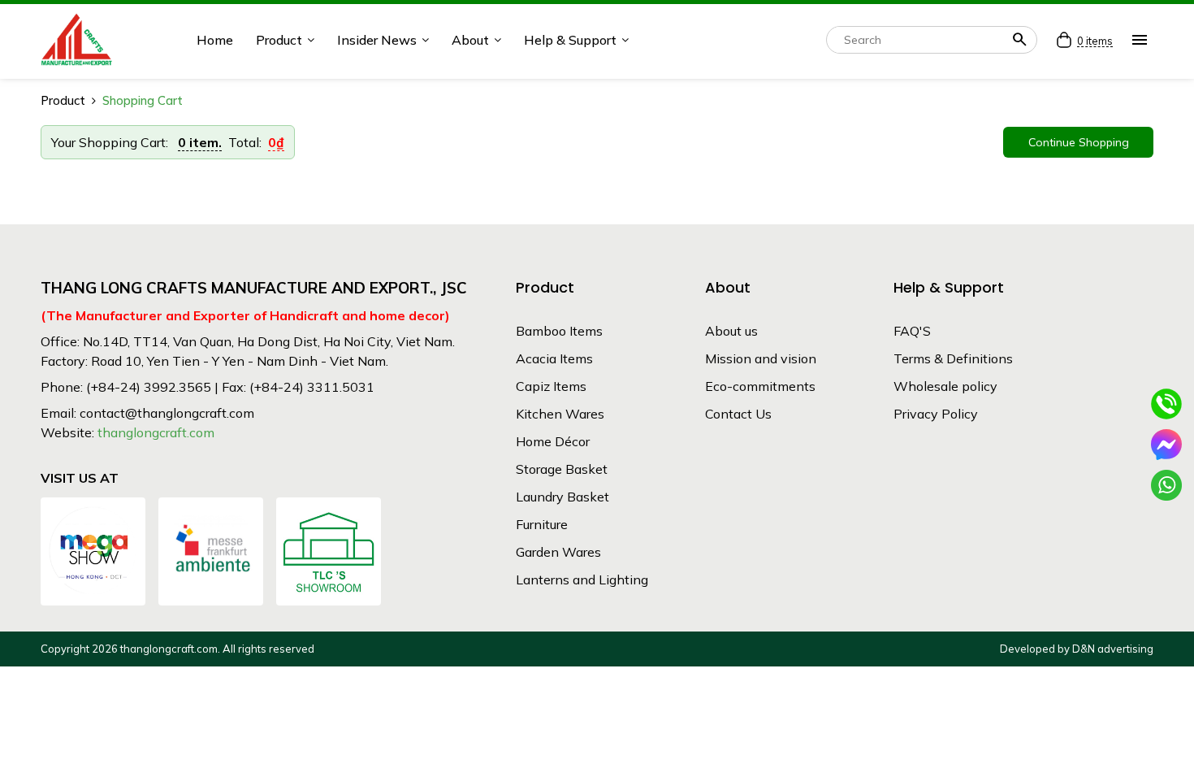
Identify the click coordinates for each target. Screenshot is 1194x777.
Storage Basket (562, 469)
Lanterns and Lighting (582, 579)
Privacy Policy (935, 414)
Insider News (377, 40)
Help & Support (570, 40)
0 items (1095, 41)
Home (215, 40)
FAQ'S (912, 331)
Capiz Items (551, 386)
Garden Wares (558, 552)
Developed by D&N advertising (1076, 648)
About (470, 40)
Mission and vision (760, 358)
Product (279, 40)
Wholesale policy (945, 386)
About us (731, 331)
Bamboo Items (559, 331)
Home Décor (553, 441)
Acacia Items (554, 358)
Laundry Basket (562, 496)
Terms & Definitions (953, 358)
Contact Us (738, 414)
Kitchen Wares (560, 414)
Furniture (542, 524)
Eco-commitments (760, 386)
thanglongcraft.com (155, 432)
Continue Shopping (1078, 142)
